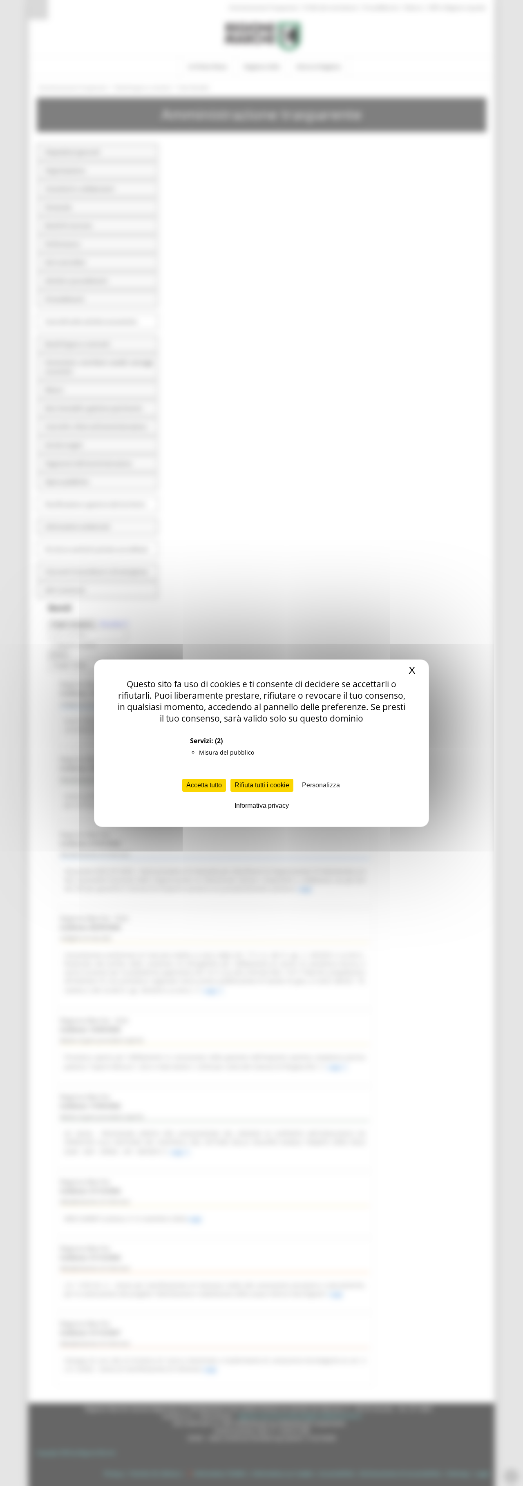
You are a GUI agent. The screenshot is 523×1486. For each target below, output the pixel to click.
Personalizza (321, 785)
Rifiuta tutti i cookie (262, 785)
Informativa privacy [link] (262, 805)
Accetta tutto (204, 785)
